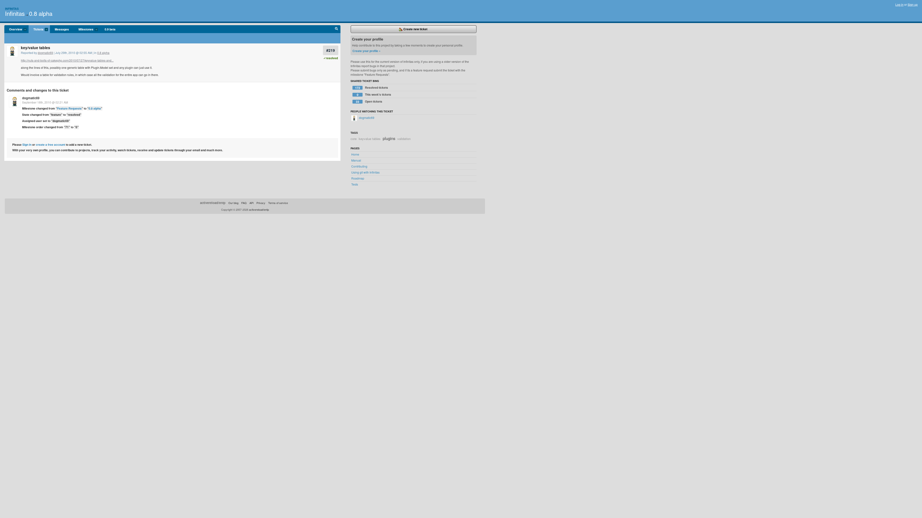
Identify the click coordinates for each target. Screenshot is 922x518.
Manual (356, 160)
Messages (62, 29)
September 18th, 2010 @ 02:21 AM (45, 102)
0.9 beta (110, 29)
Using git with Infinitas (365, 172)
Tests (354, 184)
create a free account (50, 144)
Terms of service (278, 203)
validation (404, 138)
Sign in (26, 144)
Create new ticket (415, 29)
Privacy (260, 203)
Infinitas (12, 8)
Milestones (83, 29)
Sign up (913, 4)
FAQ (244, 203)
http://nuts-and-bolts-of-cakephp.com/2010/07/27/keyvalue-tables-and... (67, 60)
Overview (13, 29)
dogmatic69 (45, 53)
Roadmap (357, 178)
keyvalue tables (370, 138)
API (251, 203)
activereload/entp (212, 202)
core (354, 138)
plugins (389, 138)
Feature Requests (69, 108)
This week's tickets (374, 94)
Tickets (36, 29)
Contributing (359, 166)
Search (336, 29)
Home (355, 154)
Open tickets (369, 101)
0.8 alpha (40, 13)
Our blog (233, 203)
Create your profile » (366, 51)
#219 (330, 50)
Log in (899, 4)
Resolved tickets (371, 87)
